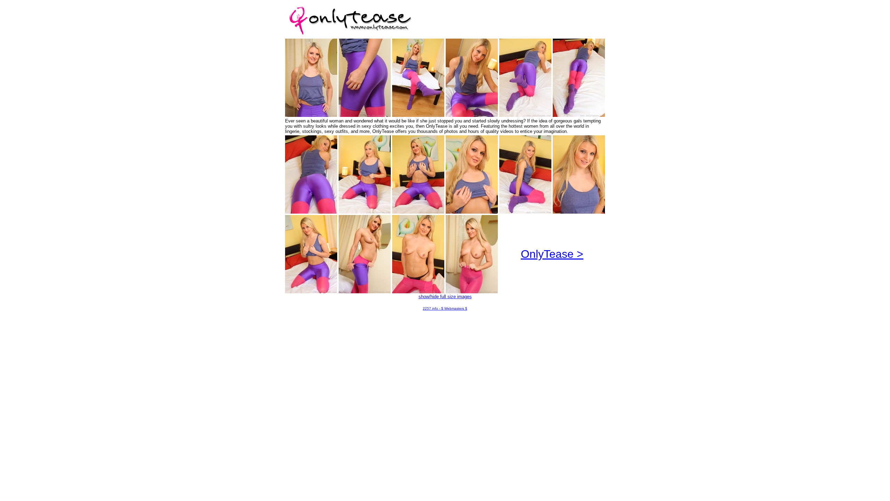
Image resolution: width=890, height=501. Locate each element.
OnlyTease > (552, 254)
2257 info (430, 308)
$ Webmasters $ (454, 308)
